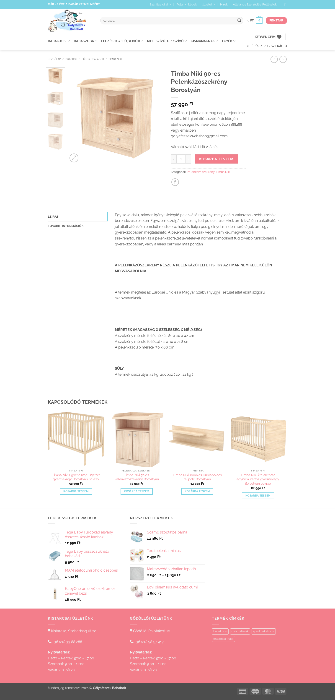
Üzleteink (208, 4)
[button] (254, 20)
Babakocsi (57, 41)
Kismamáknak (203, 41)
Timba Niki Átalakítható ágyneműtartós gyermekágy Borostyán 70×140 (258, 479)
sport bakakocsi (263, 631)
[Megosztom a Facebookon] (175, 182)
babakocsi (220, 631)
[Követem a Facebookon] (284, 4)
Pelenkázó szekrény (200, 172)
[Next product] (274, 59)
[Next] (156, 115)
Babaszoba (84, 41)
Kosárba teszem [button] (75, 491)
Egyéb (227, 41)
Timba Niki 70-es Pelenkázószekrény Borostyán (136, 477)
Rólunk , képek (186, 4)
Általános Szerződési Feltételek (255, 4)
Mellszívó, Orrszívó (165, 41)
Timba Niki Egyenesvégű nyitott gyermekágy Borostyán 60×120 (76, 477)
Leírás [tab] (53, 216)
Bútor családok (93, 59)
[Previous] (76, 115)
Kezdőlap (54, 59)
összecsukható (223, 638)
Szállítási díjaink (160, 4)
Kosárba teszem (216, 159)
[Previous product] (282, 59)
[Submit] (239, 20)
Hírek (224, 4)
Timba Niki (115, 59)
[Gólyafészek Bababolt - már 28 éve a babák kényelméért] (70, 20)
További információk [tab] (66, 226)
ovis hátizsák (240, 631)
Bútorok (71, 59)
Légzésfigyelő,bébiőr (120, 41)
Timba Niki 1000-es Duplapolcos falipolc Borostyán (197, 477)
